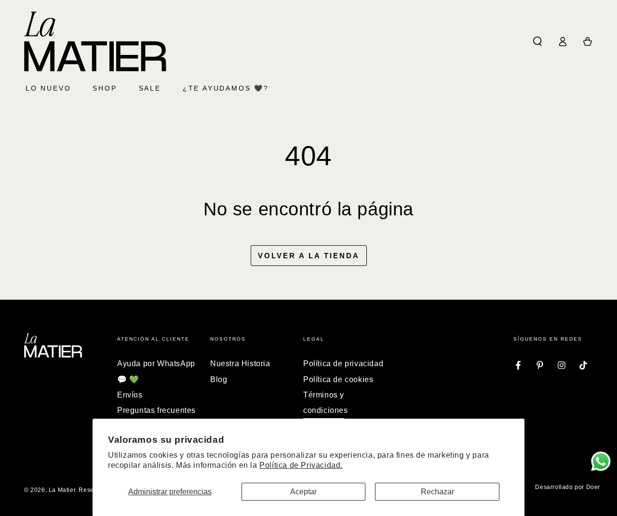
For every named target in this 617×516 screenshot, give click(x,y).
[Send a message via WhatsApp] (601, 461)
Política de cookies (338, 379)
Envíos (130, 395)
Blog (218, 379)
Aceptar (303, 492)
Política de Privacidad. (301, 465)
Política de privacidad (343, 363)
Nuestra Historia (240, 363)
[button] (537, 41)
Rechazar (437, 492)
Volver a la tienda (309, 255)
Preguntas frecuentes (156, 410)
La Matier (62, 490)
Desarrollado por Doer (567, 487)
